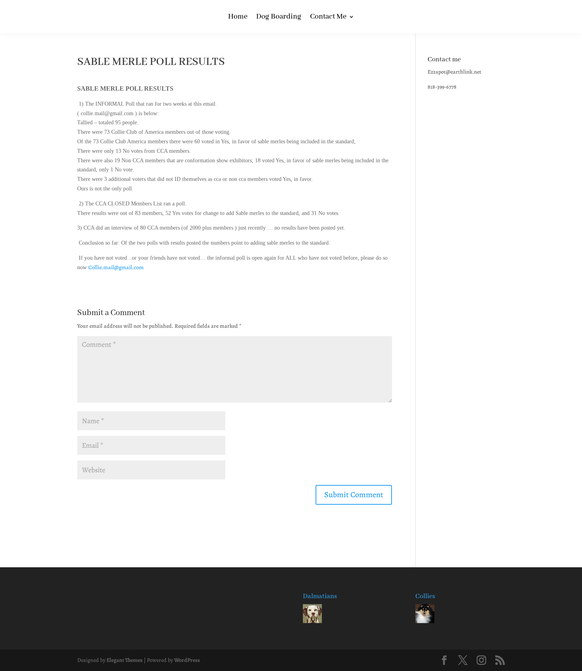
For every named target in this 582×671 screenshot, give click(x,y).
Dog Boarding (278, 17)
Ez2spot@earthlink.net (454, 72)
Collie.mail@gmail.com (116, 267)
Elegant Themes (125, 660)
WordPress (187, 660)
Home (237, 17)
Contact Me (328, 17)
